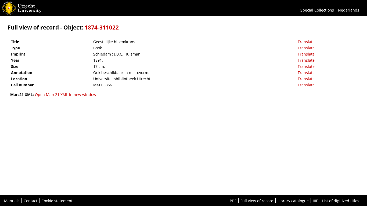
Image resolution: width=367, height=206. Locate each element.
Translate (306, 41)
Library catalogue (293, 200)
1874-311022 (102, 27)
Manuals (12, 200)
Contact (30, 200)
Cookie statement (57, 200)
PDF (233, 200)
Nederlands (348, 10)
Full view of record (257, 200)
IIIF (315, 200)
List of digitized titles (340, 200)
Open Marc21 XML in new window (65, 94)
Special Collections (317, 10)
